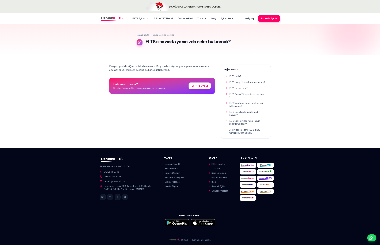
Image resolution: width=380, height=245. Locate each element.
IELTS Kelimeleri (219, 177)
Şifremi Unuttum (172, 173)
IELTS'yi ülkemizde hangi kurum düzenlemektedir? (244, 122)
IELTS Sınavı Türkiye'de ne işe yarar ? (246, 95)
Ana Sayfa (144, 35)
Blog (213, 18)
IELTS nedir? (235, 76)
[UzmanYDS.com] (265, 185)
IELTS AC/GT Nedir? (163, 18)
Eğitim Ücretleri (219, 164)
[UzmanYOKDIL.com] (248, 191)
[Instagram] (103, 197)
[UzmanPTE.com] (265, 165)
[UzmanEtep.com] (265, 191)
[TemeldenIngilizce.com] (248, 178)
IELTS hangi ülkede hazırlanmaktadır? (247, 82)
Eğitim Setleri (227, 18)
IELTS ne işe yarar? (238, 88)
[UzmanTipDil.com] (265, 171)
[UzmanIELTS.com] (248, 171)
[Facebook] (118, 197)
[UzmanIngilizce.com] (248, 165)
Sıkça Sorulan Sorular (163, 35)
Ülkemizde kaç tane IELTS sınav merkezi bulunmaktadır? (244, 131)
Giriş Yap (250, 18)
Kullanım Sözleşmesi (175, 177)
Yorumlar (202, 18)
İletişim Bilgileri (172, 186)
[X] (125, 197)
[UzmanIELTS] (112, 18)
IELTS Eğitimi (138, 18)
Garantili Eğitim (218, 186)
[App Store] (203, 222)
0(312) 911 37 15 (111, 171)
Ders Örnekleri (185, 18)
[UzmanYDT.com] (248, 185)
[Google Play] (177, 222)
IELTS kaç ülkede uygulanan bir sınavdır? (244, 113)
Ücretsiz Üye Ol (269, 18)
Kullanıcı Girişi (171, 168)
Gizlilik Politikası (172, 182)
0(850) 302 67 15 (112, 176)
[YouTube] (110, 197)
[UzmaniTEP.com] (248, 198)
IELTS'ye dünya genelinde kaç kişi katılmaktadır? (246, 104)
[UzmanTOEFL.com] (265, 178)
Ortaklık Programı (220, 191)
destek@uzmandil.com (115, 181)
